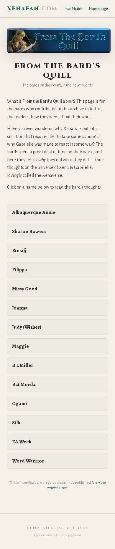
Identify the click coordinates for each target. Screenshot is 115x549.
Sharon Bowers (29, 231)
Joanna (20, 308)
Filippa (19, 269)
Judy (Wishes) (26, 327)
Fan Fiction (74, 8)
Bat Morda (24, 384)
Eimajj (19, 250)
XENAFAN (32, 8)
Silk (16, 422)
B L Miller (22, 365)
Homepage (98, 8)
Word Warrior (28, 461)
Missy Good (24, 288)
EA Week (22, 441)
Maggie (20, 346)
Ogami (19, 403)
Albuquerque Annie (33, 212)
